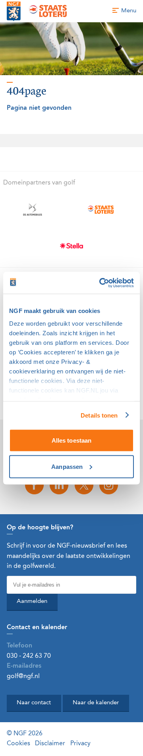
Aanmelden (32, 601)
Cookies (18, 743)
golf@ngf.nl (23, 676)
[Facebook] (34, 485)
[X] (83, 485)
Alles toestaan (71, 440)
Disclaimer (50, 743)
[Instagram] (108, 485)
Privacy (80, 743)
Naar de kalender (96, 703)
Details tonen (99, 415)
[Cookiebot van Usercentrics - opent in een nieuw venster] (101, 283)
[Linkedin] (59, 485)
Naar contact (34, 703)
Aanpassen (67, 466)
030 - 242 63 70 (29, 656)
